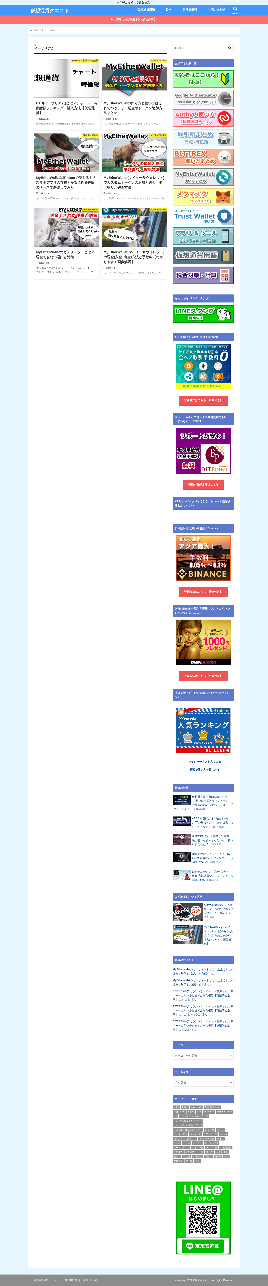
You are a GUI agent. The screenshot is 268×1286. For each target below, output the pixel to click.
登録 (226, 1156)
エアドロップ (210, 1134)
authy (176, 1107)
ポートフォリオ (181, 1147)
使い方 (209, 1152)
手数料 (208, 1156)
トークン (197, 1143)
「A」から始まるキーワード (194, 1116)
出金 (226, 1152)
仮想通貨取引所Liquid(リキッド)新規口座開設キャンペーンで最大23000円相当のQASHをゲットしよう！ (201, 802)
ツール (186, 1143)
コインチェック (206, 1138)
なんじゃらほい (200, 973)
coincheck (196, 1107)
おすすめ (209, 1129)
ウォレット (195, 1134)
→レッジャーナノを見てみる (203, 761)
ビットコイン (211, 1143)
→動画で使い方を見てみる (203, 769)
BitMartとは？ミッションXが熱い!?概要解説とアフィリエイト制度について (211, 858)
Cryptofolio (179, 1111)
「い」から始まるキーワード (188, 1129)
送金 (197, 1161)
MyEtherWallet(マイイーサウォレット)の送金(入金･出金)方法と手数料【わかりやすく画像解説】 (218, 935)
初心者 (177, 1156)
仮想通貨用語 (146, 9)
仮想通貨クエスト (50, 10)
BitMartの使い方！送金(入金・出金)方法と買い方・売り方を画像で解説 (210, 875)
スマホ (177, 1143)
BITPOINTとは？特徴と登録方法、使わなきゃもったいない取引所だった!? (211, 840)
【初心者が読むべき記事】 (135, 19)
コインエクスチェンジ (185, 1138)
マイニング (197, 1147)
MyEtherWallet (224, 1111)
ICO (199, 1111)
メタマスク (211, 1147)
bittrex (185, 1107)
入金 (218, 1152)
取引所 (186, 1156)
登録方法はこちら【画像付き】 (203, 400)
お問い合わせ (216, 9)
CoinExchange (212, 1107)
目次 (169, 9)
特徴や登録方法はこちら (203, 484)
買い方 (189, 1161)
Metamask (209, 1111)
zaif (175, 1116)
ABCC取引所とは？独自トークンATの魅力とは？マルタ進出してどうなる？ (211, 822)
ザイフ (220, 1138)
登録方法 (178, 1161)
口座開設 (197, 1156)
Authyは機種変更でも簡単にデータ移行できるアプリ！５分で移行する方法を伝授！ (219, 911)
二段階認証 (225, 1147)
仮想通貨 (178, 1152)
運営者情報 (189, 9)
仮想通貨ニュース (194, 1152)
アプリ (220, 1129)
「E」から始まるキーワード (187, 1121)
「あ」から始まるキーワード (188, 1125)
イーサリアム (180, 1134)
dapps (191, 1111)
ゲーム (223, 1134)
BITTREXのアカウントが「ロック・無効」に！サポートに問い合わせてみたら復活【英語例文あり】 (203, 995)
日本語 (218, 1156)
